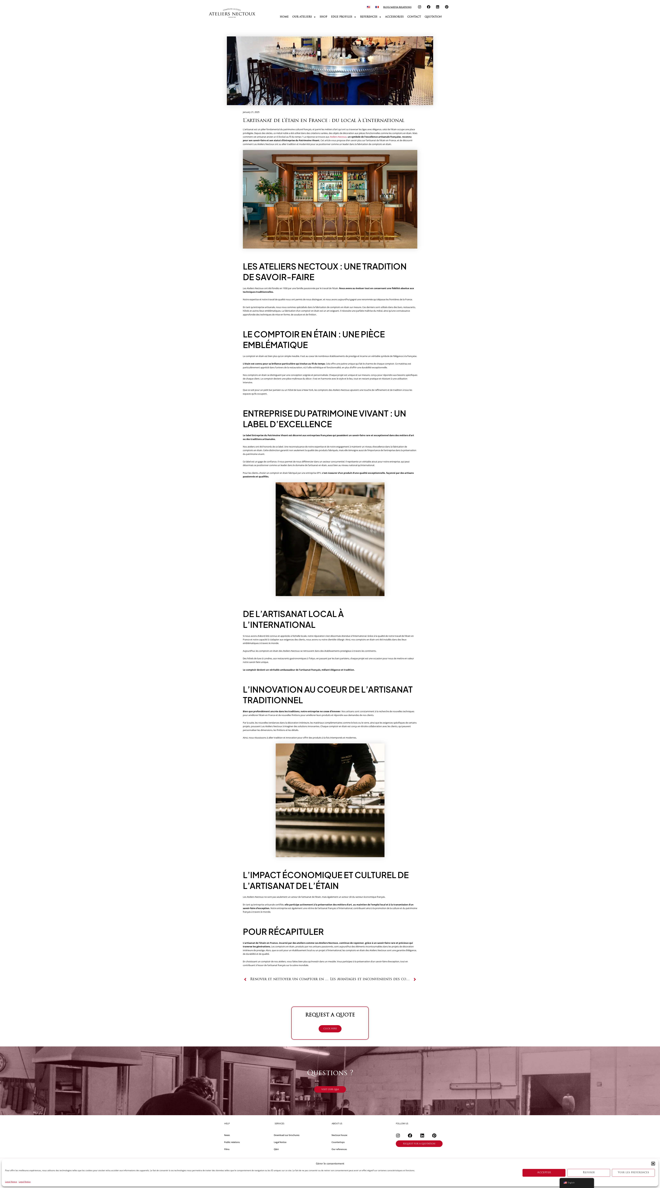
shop (323, 17)
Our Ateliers (302, 17)
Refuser (589, 1172)
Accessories (394, 17)
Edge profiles (341, 17)
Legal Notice (11, 1181)
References (368, 17)
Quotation (433, 17)
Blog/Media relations (397, 7)
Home (284, 17)
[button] (653, 1163)
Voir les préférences (633, 1172)
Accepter (544, 1172)
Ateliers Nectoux (338, 136)
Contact (414, 17)
